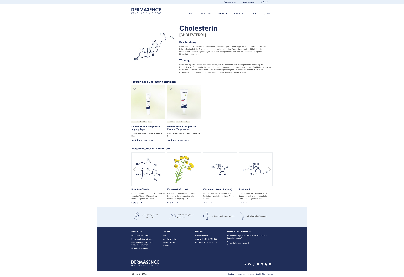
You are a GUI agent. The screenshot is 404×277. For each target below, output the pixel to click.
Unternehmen (239, 14)
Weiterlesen (136, 203)
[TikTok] (254, 264)
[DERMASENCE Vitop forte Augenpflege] (148, 102)
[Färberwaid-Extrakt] (184, 169)
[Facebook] (249, 264)
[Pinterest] (262, 264)
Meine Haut (206, 14)
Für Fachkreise (249, 2)
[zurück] (134, 169)
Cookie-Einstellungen (264, 274)
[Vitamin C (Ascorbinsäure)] (220, 169)
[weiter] (269, 169)
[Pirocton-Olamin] (148, 169)
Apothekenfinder (230, 2)
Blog (254, 14)
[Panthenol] (256, 169)
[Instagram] (245, 264)
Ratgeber (222, 13)
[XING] (266, 264)
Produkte (190, 14)
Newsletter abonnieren (238, 243)
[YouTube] (258, 264)
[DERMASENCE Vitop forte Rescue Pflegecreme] (184, 102)
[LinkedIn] (270, 264)
